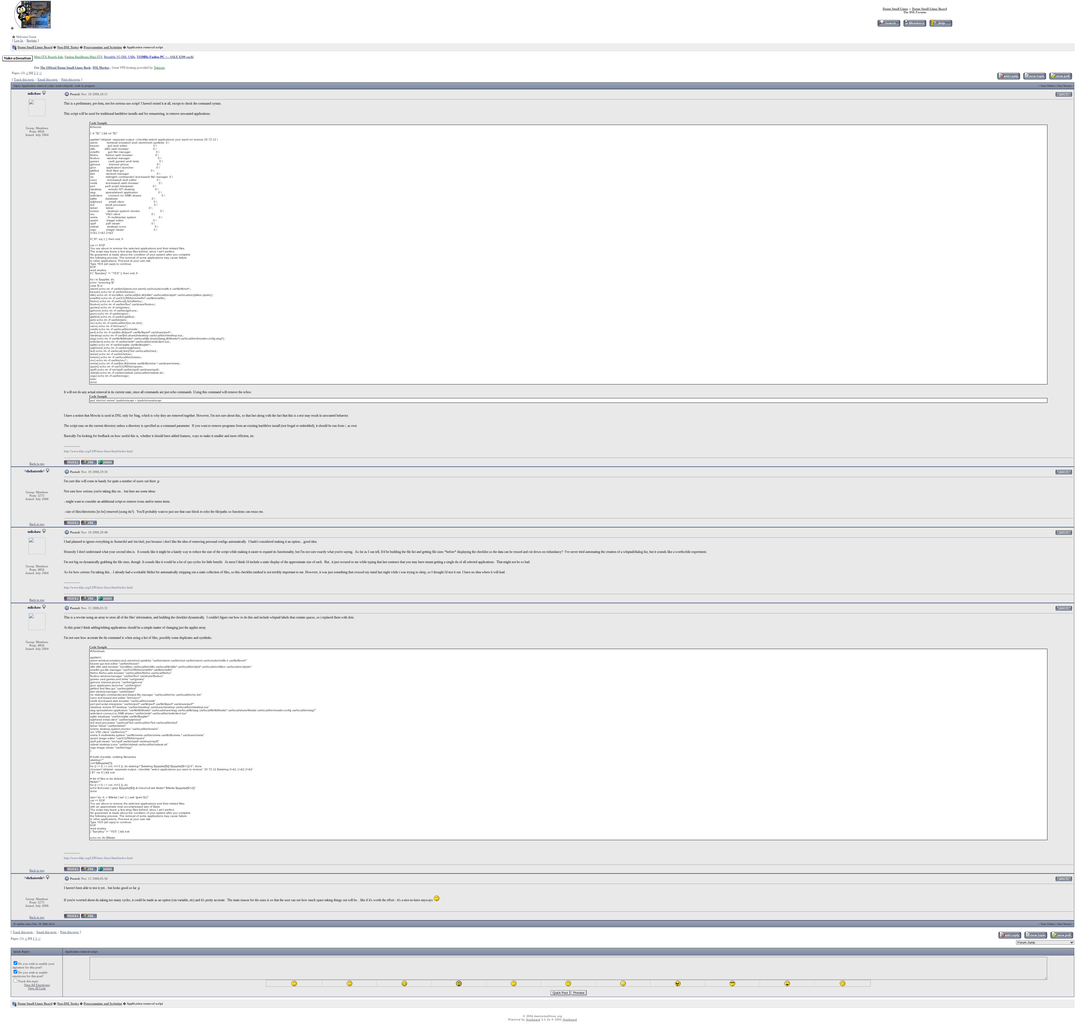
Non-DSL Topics (68, 47)
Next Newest (1064, 85)
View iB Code (37, 988)
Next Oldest (1048, 85)
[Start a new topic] (1034, 79)
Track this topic (24, 79)
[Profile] (72, 463)
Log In (18, 40)
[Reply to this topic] (1008, 79)
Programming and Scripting (103, 47)
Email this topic (48, 79)
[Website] (106, 463)
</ (27, 73)
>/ (40, 73)
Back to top (36, 463)
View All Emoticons (37, 985)
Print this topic (70, 79)
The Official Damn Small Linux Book (65, 67)
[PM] (89, 463)
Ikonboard (533, 1019)
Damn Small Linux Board (929, 8)
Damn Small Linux (895, 8)
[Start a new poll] (1060, 79)
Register (32, 40)
